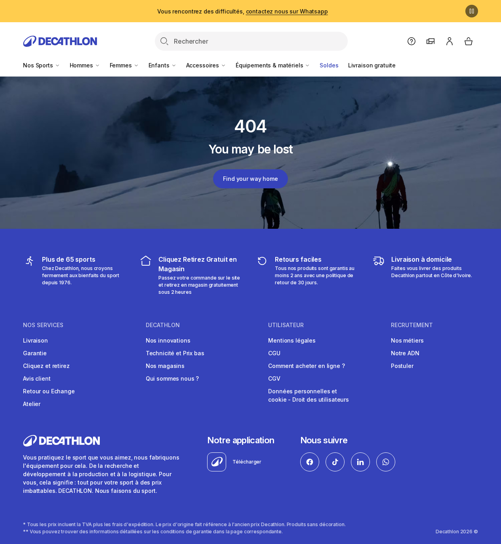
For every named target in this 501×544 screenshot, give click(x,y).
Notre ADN (405, 353)
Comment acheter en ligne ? (306, 365)
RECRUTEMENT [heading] (412, 325)
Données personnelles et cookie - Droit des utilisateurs (308, 395)
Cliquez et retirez (46, 365)
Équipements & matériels (270, 65)
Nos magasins (165, 365)
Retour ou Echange (49, 391)
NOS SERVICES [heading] (43, 325)
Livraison (35, 340)
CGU (274, 353)
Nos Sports (38, 65)
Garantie (35, 353)
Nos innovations (168, 340)
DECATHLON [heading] (163, 325)
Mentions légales (292, 340)
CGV (274, 378)
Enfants (160, 65)
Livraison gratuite (372, 65)
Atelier (31, 403)
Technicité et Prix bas (175, 353)
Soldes (329, 65)
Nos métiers (407, 340)
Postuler (402, 365)
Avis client (36, 378)
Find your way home (250, 178)
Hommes (82, 65)
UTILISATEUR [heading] (286, 325)
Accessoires (203, 65)
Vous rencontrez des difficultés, (242, 11)
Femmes (121, 65)
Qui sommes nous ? (172, 378)
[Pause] (471, 11)
